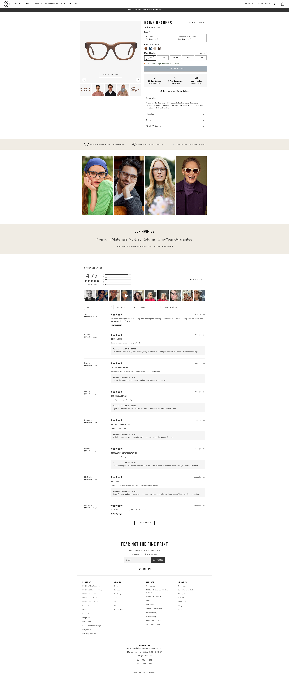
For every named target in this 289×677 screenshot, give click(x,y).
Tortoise (146, 48)
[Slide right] (138, 80)
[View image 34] (135, 90)
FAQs (148, 601)
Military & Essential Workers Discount (157, 591)
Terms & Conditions (154, 609)
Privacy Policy (151, 613)
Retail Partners (184, 598)
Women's (86, 606)
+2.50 (188, 58)
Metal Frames (87, 622)
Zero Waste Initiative (186, 590)
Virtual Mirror (119, 610)
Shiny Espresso (159, 48)
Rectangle (118, 594)
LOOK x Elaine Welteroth (92, 594)
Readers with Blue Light (91, 626)
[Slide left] (84, 80)
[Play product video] (123, 90)
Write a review (196, 279)
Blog (180, 606)
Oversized (118, 602)
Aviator (117, 598)
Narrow (117, 606)
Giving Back (183, 594)
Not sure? (203, 53)
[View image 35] (98, 90)
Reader (149, 37)
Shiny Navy (150, 48)
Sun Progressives (89, 634)
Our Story (182, 586)
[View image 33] (85, 90)
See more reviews (144, 523)
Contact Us (150, 586)
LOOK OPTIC (142, 672)
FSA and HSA (151, 605)
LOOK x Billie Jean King (92, 590)
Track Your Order (153, 625)
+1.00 (150, 58)
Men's (84, 610)
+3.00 (200, 58)
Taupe (155, 48)
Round (117, 586)
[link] (152, 27)
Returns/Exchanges (153, 621)
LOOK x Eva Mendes (90, 598)
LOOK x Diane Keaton (91, 602)
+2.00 (175, 58)
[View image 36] (110, 90)
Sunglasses (86, 630)
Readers (85, 614)
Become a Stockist (153, 597)
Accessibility (151, 617)
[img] (90, 316)
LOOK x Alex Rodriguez (91, 586)
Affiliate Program (185, 602)
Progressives (87, 618)
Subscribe (158, 560)
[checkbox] (171, 307)
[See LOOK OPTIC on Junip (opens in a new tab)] (150, 528)
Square (117, 590)
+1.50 (162, 58)
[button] (18, 4)
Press (180, 610)
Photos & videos (170, 307)
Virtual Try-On (110, 75)
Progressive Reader (187, 37)
